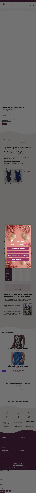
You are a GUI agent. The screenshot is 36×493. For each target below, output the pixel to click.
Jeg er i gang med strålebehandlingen (18, 255)
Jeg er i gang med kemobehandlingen (18, 252)
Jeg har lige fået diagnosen (18, 248)
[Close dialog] (29, 226)
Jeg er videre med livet (18, 259)
